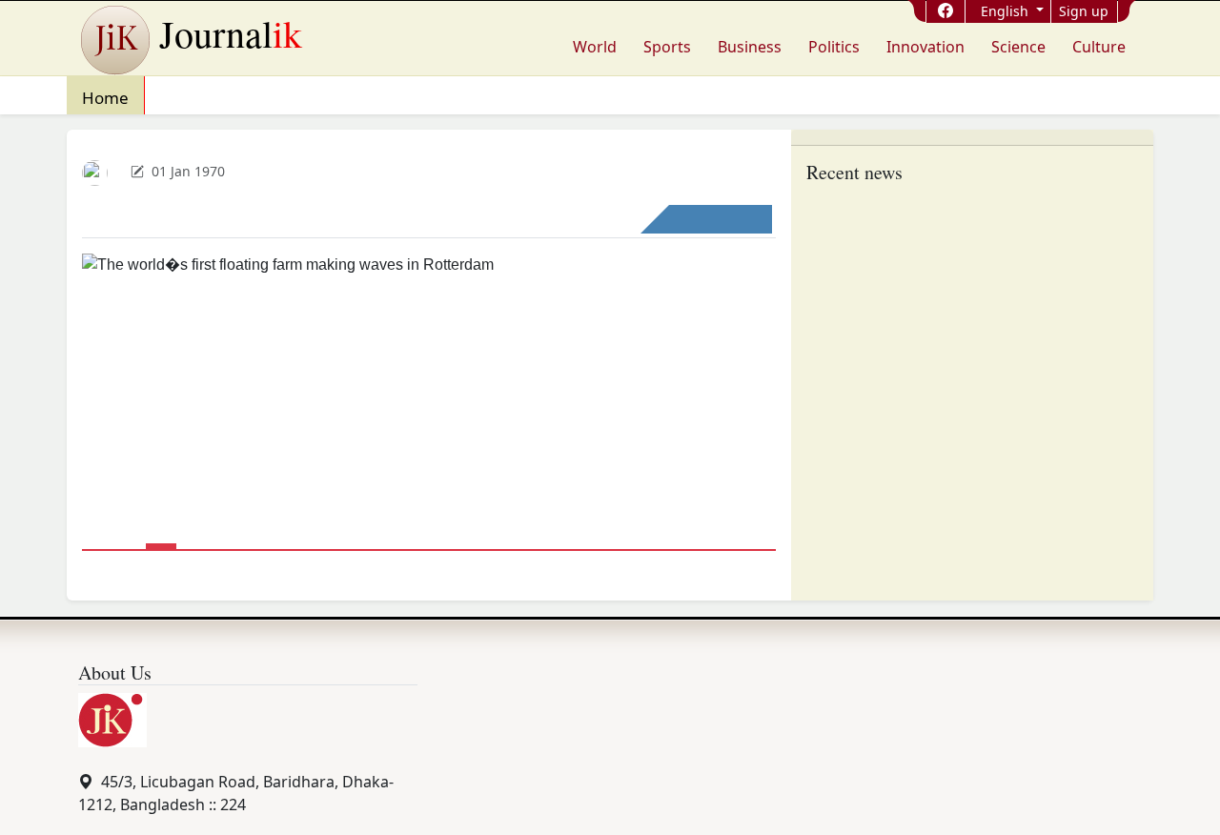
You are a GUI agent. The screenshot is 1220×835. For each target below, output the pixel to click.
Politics (834, 46)
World (595, 46)
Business (750, 46)
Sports (667, 46)
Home (105, 98)
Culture (1099, 46)
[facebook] (945, 10)
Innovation (925, 46)
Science (1018, 46)
